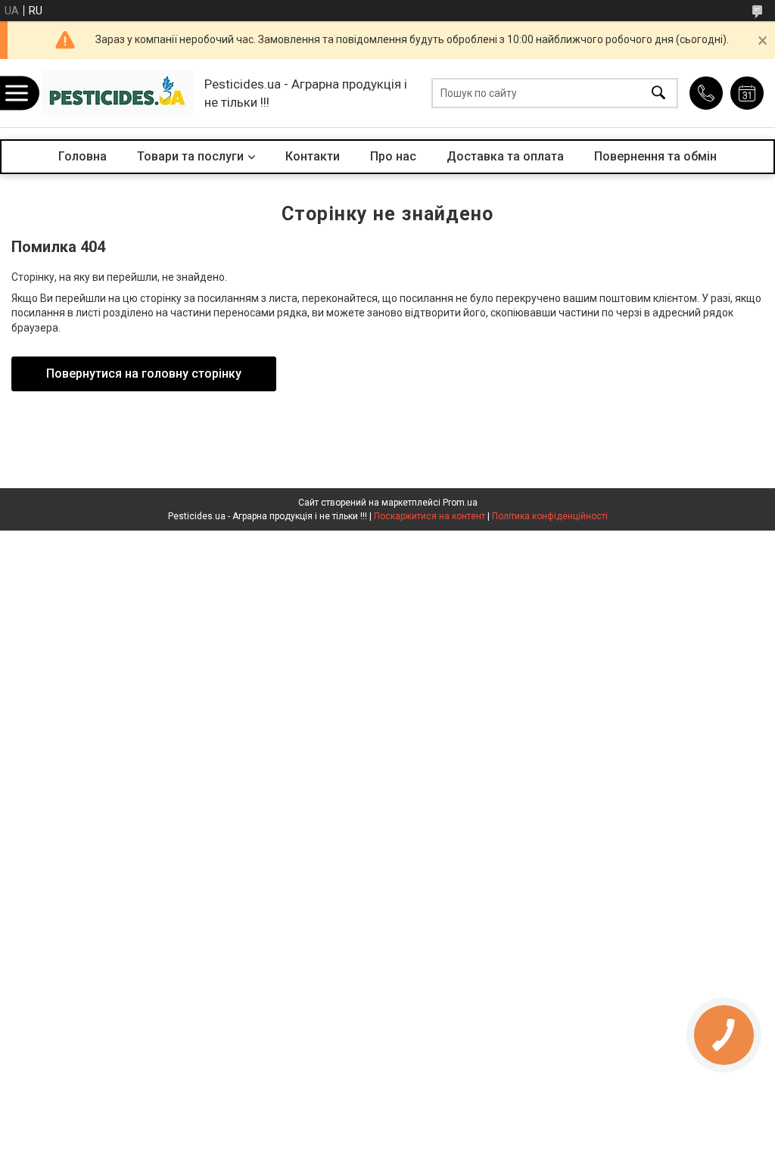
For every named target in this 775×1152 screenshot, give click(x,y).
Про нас (393, 156)
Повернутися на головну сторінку (143, 373)
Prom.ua (460, 502)
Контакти (312, 156)
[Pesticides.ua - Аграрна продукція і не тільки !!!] (117, 93)
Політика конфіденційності (550, 516)
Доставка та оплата (505, 156)
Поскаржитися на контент (429, 516)
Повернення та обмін (655, 156)
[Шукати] (658, 93)
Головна (82, 156)
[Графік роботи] (747, 93)
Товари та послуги (190, 156)
